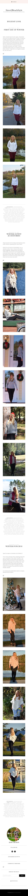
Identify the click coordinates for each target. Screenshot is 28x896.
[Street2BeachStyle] (14, 14)
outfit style (8, 528)
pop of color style (17, 528)
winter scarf (15, 533)
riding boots (14, 213)
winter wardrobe (10, 219)
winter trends (11, 218)
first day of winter (14, 210)
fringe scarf (10, 525)
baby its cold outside (14, 207)
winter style (16, 217)
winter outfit (7, 217)
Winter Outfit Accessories (14, 235)
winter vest (20, 218)
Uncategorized (17, 206)
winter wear (19, 219)
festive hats (15, 524)
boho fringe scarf (13, 519)
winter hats (16, 531)
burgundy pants (16, 209)
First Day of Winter (14, 30)
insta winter (12, 212)
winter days (6, 215)
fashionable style (11, 523)
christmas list (12, 521)
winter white (19, 221)
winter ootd (20, 216)
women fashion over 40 (16, 816)
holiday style (20, 527)
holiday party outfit (9, 527)
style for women (14, 813)
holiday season (9, 810)
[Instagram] (12, 851)
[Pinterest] (15, 851)
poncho (7, 812)
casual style (11, 520)
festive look (8, 805)
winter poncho (7, 815)
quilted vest (7, 213)
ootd (22, 811)
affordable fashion (15, 802)
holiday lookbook (19, 526)
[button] (14, 1)
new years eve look (14, 811)
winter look (12, 216)
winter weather (9, 221)
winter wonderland (14, 222)
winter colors (19, 214)
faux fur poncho (18, 804)
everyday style (12, 522)
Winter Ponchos (14, 546)
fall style (21, 522)
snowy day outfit (15, 812)
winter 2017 (11, 214)
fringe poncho (16, 805)
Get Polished (17, 892)
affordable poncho (9, 803)
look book (19, 212)
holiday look (9, 526)
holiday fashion (13, 211)
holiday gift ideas (14, 806)
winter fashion (15, 215)
